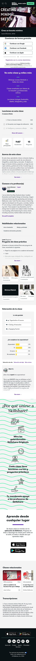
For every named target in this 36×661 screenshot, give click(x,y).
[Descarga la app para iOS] (11, 634)
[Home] (15, 3)
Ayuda (20, 645)
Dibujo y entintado (22, 227)
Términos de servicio (24, 63)
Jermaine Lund (24, 277)
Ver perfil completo (8, 216)
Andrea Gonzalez (7, 297)
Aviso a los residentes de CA (18, 654)
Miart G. (11, 369)
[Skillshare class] (12, 575)
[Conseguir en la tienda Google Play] (18, 550)
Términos (18, 647)
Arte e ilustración (8, 227)
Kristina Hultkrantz (28, 590)
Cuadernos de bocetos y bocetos (12, 230)
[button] (3, 3)
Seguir (19, 187)
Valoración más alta (8, 362)
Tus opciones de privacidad (16, 652)
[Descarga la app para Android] (24, 634)
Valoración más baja (19, 362)
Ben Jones (23, 296)
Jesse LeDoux (6, 590)
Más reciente (28, 362)
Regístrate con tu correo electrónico (18, 60)
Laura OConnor (14, 187)
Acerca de (7, 645)
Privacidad (26, 645)
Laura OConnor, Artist (8, 34)
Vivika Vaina (6, 278)
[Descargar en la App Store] (18, 544)
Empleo (14, 645)
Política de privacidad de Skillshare (14, 64)
